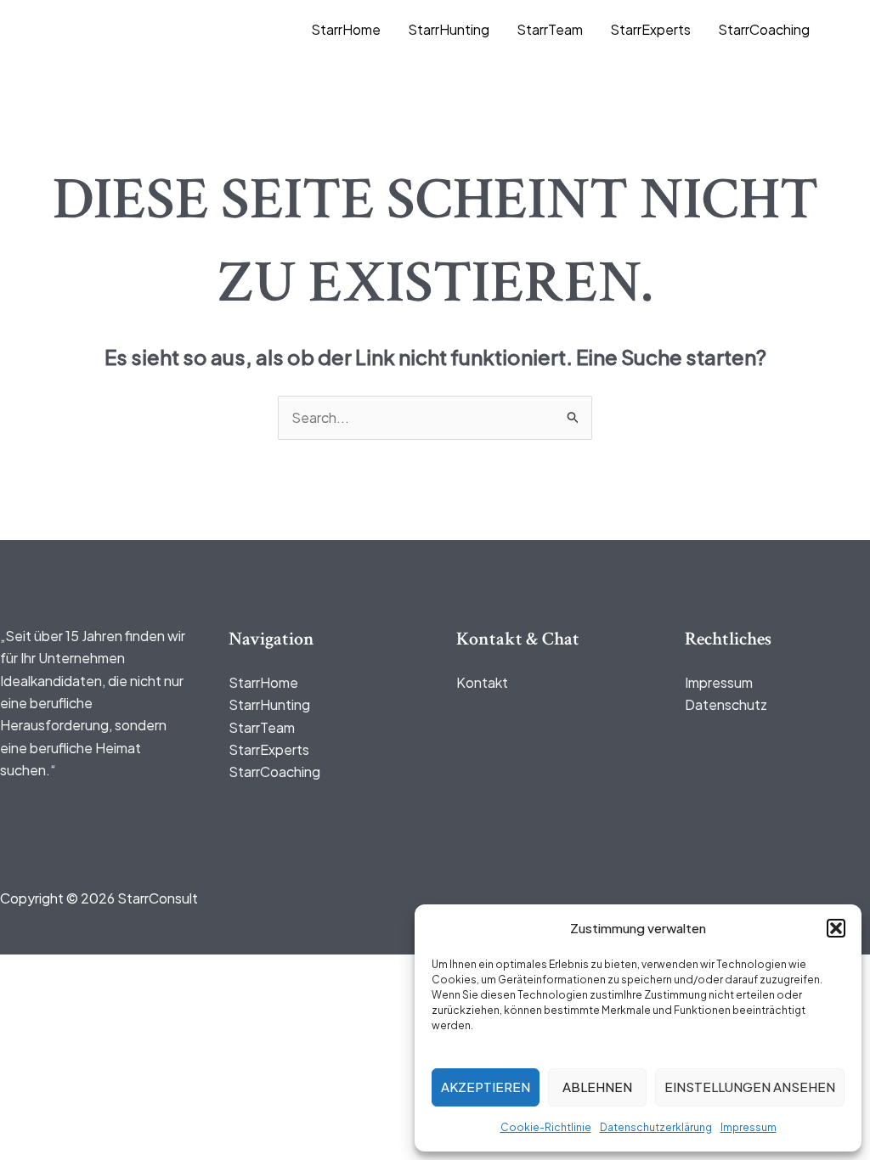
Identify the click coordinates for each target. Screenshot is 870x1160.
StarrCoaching (764, 29)
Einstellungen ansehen (749, 1086)
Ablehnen (597, 1086)
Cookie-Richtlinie (545, 1127)
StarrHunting (448, 29)
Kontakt (482, 682)
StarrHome (346, 29)
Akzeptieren (485, 1086)
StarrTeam (550, 29)
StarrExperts (650, 29)
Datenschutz (726, 704)
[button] (836, 928)
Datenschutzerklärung (656, 1127)
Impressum (748, 1127)
